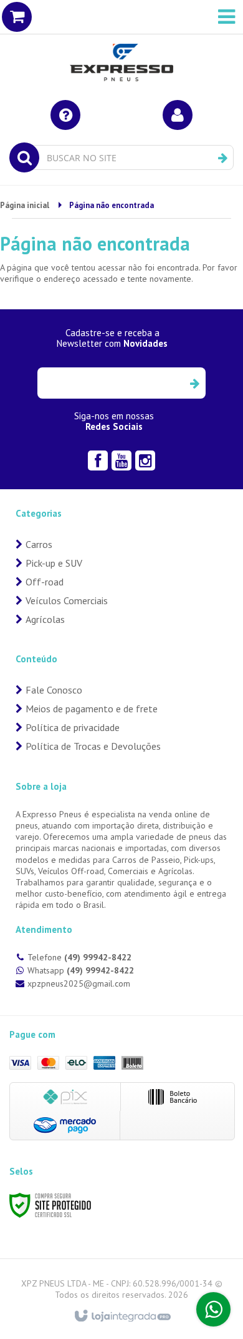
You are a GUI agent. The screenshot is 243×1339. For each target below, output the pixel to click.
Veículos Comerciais (67, 600)
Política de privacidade (73, 727)
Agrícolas (45, 619)
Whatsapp (80, 970)
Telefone (79, 957)
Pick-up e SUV (54, 563)
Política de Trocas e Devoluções (93, 746)
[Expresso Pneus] (121, 43)
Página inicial (24, 205)
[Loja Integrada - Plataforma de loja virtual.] (122, 1316)
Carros (39, 544)
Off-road (45, 581)
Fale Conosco (54, 690)
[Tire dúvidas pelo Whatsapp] (213, 1309)
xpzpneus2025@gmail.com (78, 983)
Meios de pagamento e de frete (92, 708)
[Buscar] (223, 158)
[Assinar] (194, 383)
